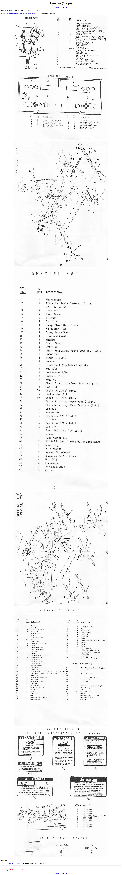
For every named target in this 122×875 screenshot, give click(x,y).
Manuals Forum (59, 7)
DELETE (39, 10)
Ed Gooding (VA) (11, 10)
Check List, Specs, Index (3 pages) (13, 863)
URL (34, 10)
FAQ (66, 7)
